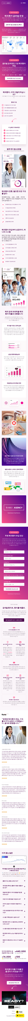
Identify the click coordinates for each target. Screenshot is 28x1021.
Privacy (13, 1013)
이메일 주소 (6, 562)
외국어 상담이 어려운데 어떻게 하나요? (12, 904)
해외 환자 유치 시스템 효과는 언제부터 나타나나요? (13, 923)
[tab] (14, 881)
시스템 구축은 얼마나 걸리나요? (11, 917)
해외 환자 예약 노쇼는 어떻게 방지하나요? (13, 934)
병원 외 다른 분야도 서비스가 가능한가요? (13, 941)
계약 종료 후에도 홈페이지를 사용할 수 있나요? (13, 886)
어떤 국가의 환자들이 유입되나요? (12, 899)
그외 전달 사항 (7, 581)
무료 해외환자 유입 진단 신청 (12, 589)
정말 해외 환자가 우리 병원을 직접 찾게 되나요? (12, 893)
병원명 (5, 549)
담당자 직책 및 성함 (8, 555)
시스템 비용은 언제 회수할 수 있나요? (12, 928)
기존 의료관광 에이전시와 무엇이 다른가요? (13, 911)
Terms (13, 1011)
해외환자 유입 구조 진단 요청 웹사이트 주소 (13, 575)
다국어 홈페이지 (14, 29)
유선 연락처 (6, 568)
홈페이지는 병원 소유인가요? (10, 881)
